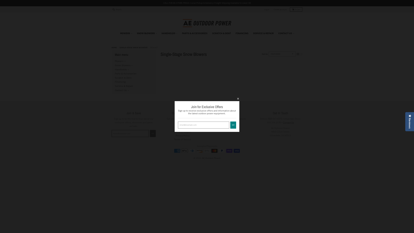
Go (233, 125)
